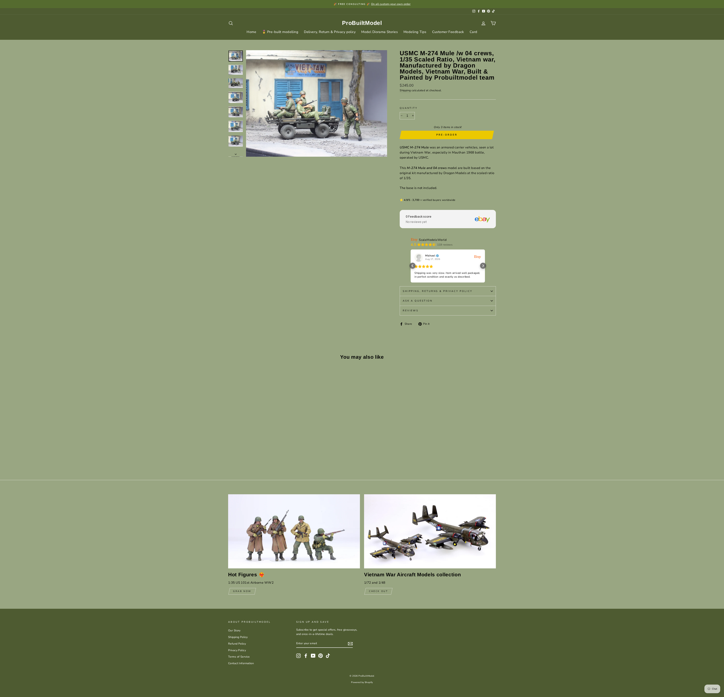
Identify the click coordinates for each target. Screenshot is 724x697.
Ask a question (418, 300)
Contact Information (241, 663)
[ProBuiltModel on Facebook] (306, 655)
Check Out (378, 591)
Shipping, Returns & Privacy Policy (437, 291)
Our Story (234, 630)
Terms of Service (239, 657)
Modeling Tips (414, 32)
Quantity (409, 108)
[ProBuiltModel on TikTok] (328, 655)
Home (251, 32)
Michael (430, 255)
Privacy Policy (237, 650)
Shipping (405, 90)
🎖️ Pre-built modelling (280, 32)
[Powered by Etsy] (477, 257)
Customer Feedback (448, 32)
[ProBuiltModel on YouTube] (313, 655)
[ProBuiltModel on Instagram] (298, 655)
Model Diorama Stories (379, 32)
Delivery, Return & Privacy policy (330, 32)
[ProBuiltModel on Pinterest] (320, 655)
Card (473, 32)
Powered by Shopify (362, 682)
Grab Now (242, 591)
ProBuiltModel (362, 23)
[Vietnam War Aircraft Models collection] (430, 531)
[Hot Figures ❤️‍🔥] (294, 531)
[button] (413, 266)
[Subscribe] (350, 643)
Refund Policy (237, 644)
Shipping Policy (238, 637)
